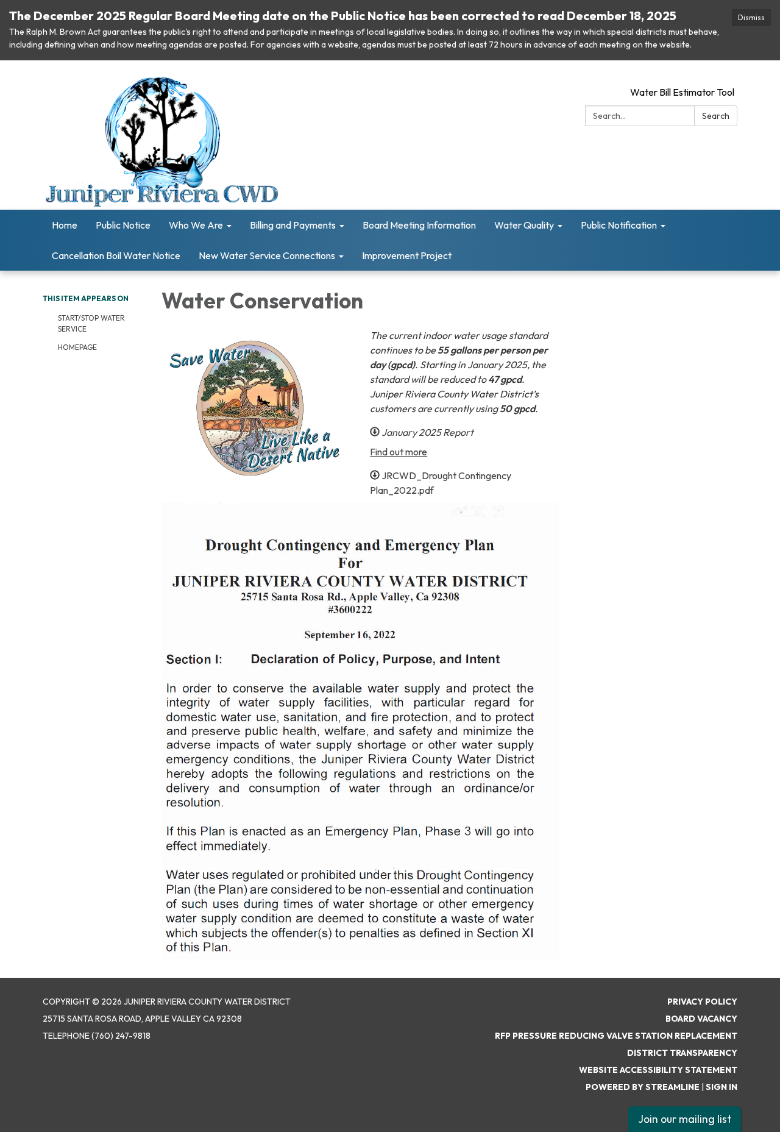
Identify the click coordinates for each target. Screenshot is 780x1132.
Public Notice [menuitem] (123, 225)
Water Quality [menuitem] (524, 225)
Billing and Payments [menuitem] (293, 225)
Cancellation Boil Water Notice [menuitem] (116, 255)
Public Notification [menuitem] (619, 225)
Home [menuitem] (64, 225)
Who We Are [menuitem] (196, 225)
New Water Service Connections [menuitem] (267, 255)
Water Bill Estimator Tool (682, 92)
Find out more (398, 452)
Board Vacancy (701, 1018)
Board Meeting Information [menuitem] (419, 225)
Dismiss (751, 17)
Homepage (77, 347)
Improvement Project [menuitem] (407, 255)
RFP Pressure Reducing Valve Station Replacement (616, 1035)
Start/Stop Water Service (91, 323)
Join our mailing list (684, 1119)
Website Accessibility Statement (658, 1069)
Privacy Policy (702, 1001)
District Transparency (682, 1052)
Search (715, 115)
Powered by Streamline (643, 1086)
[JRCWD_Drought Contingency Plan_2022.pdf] (360, 730)
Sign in (721, 1086)
